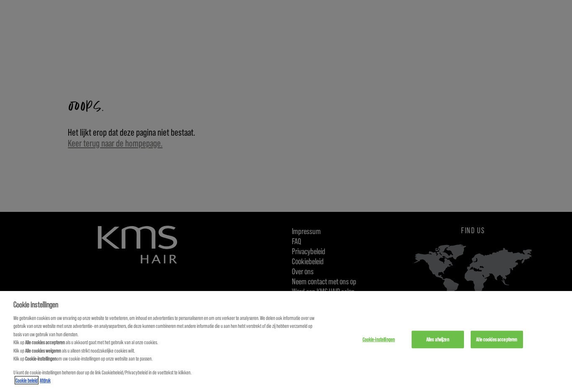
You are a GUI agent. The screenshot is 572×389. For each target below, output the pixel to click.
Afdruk (45, 380)
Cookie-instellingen (379, 339)
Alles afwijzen (437, 339)
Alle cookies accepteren (496, 339)
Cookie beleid (26, 380)
